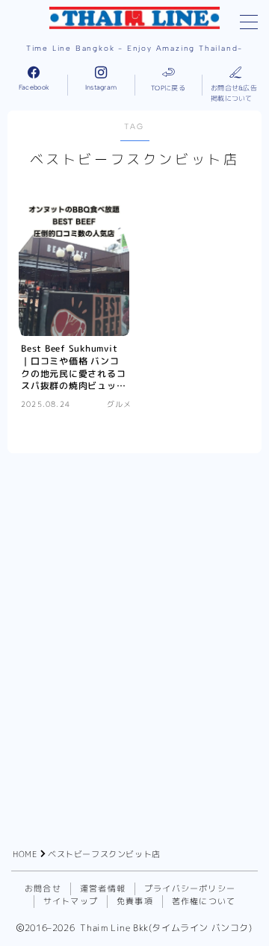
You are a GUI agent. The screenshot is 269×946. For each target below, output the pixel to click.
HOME (25, 854)
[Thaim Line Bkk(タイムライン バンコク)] (134, 18)
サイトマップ (70, 901)
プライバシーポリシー (189, 888)
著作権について (203, 901)
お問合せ (43, 888)
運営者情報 (103, 888)
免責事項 (135, 901)
